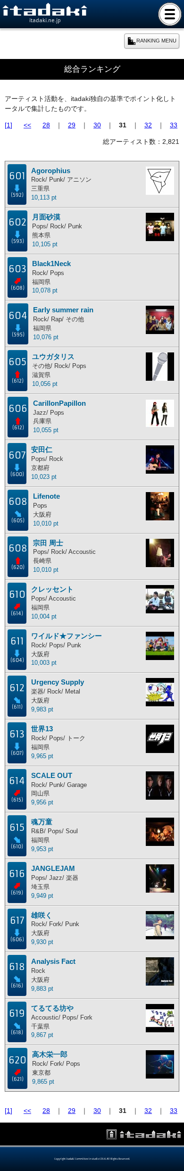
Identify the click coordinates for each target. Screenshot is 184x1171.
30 (97, 125)
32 (148, 125)
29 (71, 125)
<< (27, 125)
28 (46, 125)
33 (173, 125)
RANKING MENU (156, 40)
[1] (8, 125)
